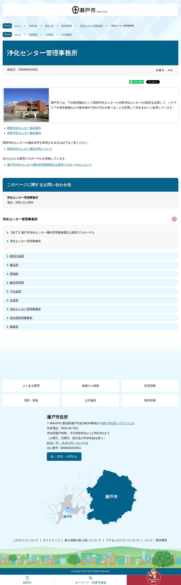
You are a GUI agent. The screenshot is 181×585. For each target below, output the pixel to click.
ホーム (18, 26)
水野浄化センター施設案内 (24, 132)
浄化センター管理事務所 (91, 26)
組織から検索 (90, 385)
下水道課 (15, 291)
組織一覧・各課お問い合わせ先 (67, 443)
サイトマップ (51, 540)
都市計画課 (17, 256)
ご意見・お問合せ (66, 456)
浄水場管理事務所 (21, 317)
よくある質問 (31, 385)
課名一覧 (49, 26)
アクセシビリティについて (123, 540)
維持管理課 (17, 282)
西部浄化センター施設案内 (24, 128)
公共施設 (49, 34)
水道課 (14, 300)
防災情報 (150, 385)
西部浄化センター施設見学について (29, 148)
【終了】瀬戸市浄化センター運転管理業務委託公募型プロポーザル (52, 232)
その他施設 (66, 34)
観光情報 (150, 400)
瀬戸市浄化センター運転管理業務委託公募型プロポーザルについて (49, 164)
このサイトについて (25, 540)
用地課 (14, 273)
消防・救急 (31, 400)
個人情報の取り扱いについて (83, 540)
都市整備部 (66, 26)
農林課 (14, 326)
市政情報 (33, 26)
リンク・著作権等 (155, 540)
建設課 (14, 264)
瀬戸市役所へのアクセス (118, 423)
